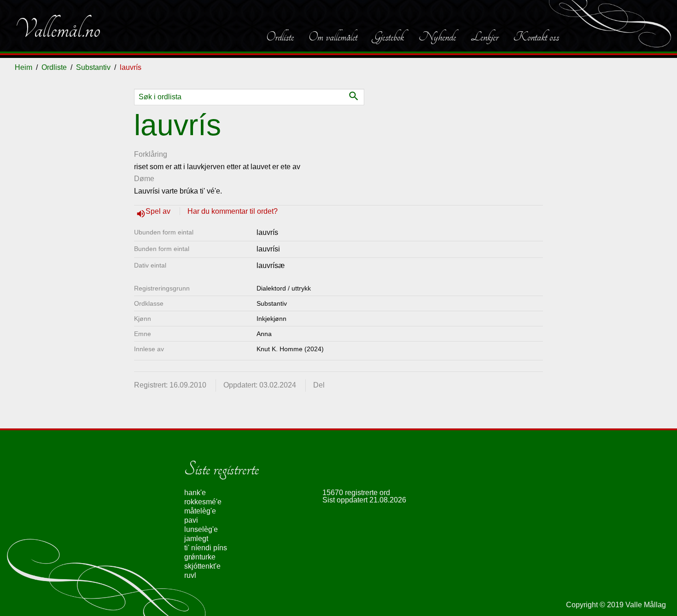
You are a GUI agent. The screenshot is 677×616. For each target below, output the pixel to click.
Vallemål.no (57, 29)
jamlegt (196, 538)
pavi (191, 520)
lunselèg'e (201, 529)
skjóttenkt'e (202, 566)
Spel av (159, 211)
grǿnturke (200, 557)
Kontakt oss (536, 36)
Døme (144, 179)
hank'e (195, 492)
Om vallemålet (333, 36)
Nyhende (437, 36)
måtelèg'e (200, 511)
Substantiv (93, 67)
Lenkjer (484, 36)
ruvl (190, 575)
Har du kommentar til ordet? (232, 211)
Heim (23, 67)
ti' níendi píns (205, 548)
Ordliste (280, 36)
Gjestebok (388, 36)
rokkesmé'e (203, 502)
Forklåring (150, 154)
